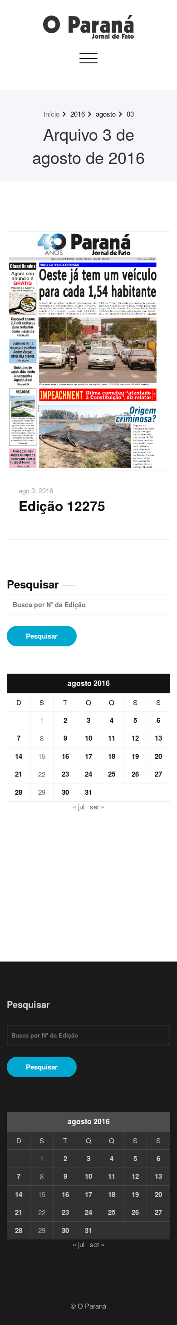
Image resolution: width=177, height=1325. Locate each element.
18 (111, 756)
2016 (77, 113)
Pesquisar (33, 584)
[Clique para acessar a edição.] (88, 351)
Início (51, 113)
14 (18, 756)
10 (88, 738)
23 (65, 774)
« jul (78, 806)
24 (88, 774)
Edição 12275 (62, 505)
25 (111, 774)
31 (88, 792)
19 (135, 756)
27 (158, 774)
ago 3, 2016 (36, 490)
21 (18, 774)
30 (65, 792)
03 (130, 113)
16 (65, 756)
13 (158, 738)
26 (135, 774)
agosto (106, 113)
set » (97, 806)
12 (135, 738)
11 (111, 738)
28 (18, 792)
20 (158, 756)
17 (88, 756)
